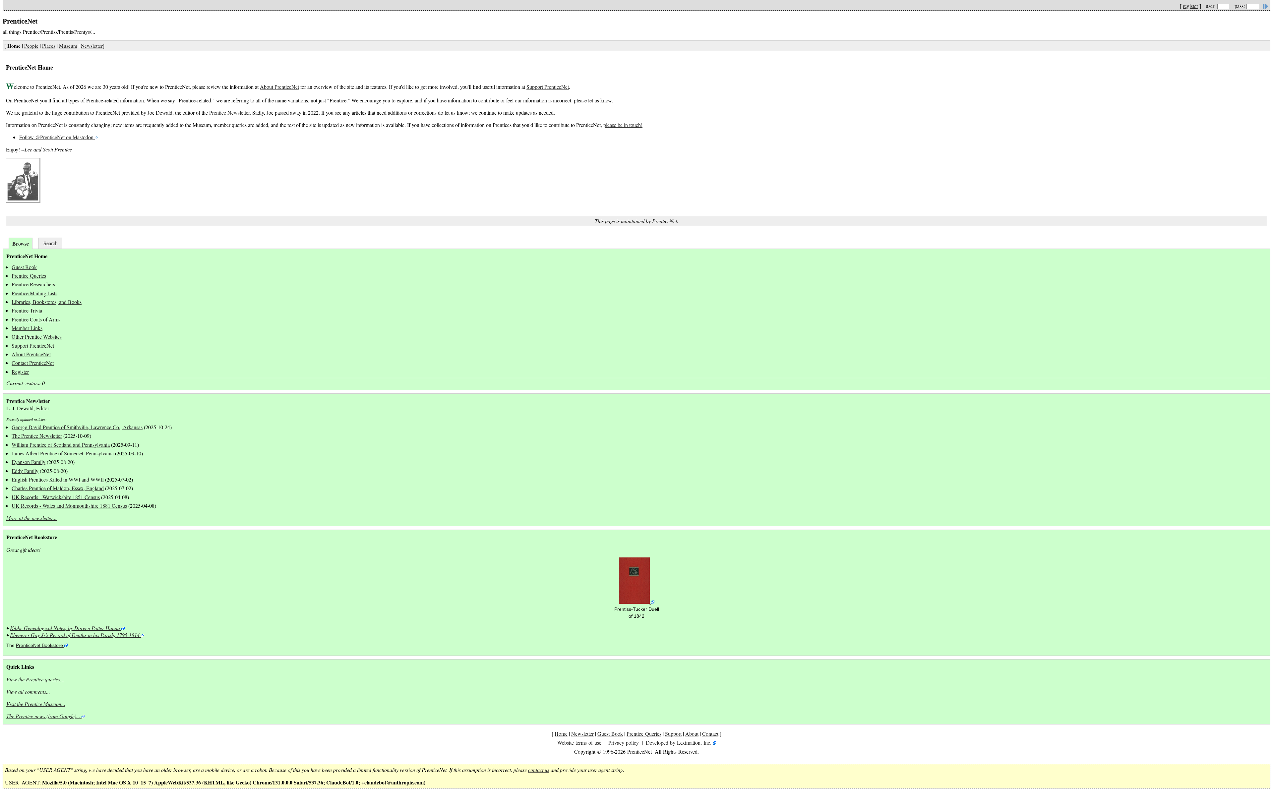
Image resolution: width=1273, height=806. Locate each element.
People (31, 45)
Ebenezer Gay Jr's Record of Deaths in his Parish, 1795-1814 (75, 634)
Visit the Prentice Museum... (35, 703)
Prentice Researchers (33, 284)
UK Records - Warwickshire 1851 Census (56, 496)
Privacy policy (623, 742)
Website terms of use (579, 742)
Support (673, 733)
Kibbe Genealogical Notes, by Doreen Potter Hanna (65, 627)
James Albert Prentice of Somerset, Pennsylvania (63, 453)
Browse (20, 243)
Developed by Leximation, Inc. (678, 742)
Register (20, 371)
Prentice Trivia (27, 310)
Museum (68, 45)
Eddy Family (25, 470)
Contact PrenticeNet (33, 362)
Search (50, 243)
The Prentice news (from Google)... (43, 716)
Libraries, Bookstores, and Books (47, 301)
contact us (538, 769)
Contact (710, 733)
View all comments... (28, 691)
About (691, 733)
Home (561, 733)
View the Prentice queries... (35, 679)
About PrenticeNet (279, 86)
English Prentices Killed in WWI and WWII (58, 479)
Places (48, 45)
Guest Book (24, 266)
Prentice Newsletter (229, 112)
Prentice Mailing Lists (34, 293)
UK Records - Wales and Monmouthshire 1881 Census (69, 505)
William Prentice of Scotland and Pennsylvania (61, 444)
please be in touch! (622, 124)
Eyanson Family (28, 461)
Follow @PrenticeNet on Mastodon (56, 137)
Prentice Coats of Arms (36, 319)
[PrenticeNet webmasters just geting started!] (23, 200)
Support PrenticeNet (547, 86)
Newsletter (92, 45)
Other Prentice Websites (37, 336)
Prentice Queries (29, 275)
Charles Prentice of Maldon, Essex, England (58, 488)
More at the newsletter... (31, 517)
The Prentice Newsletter (37, 435)
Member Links (27, 327)
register (1190, 5)
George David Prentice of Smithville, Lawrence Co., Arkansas (77, 427)
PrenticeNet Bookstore (39, 645)
